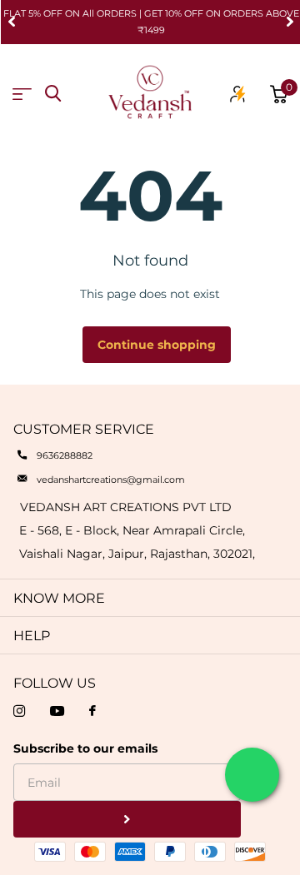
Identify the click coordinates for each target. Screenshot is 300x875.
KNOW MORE (59, 598)
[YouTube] (57, 711)
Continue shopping (157, 344)
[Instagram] (19, 711)
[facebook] (92, 711)
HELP (31, 636)
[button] (12, 22)
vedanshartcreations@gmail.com (111, 479)
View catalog (22, 94)
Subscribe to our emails (85, 748)
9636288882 (64, 455)
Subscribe (127, 819)
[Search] (53, 93)
